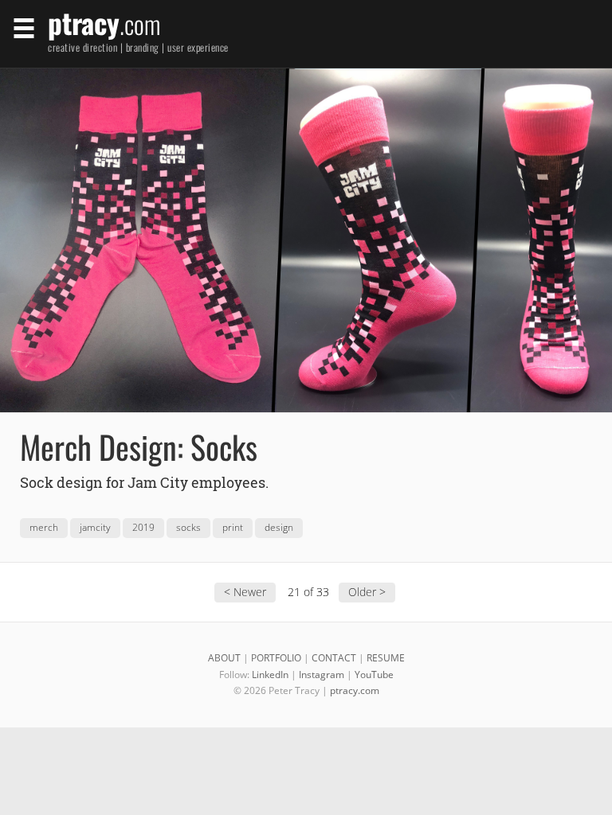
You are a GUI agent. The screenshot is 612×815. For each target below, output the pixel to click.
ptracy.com (354, 690)
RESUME (386, 658)
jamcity (95, 527)
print (232, 527)
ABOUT (224, 658)
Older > (367, 591)
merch (43, 527)
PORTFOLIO (276, 658)
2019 (143, 527)
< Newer (245, 591)
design (279, 527)
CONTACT (334, 658)
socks (188, 527)
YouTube (374, 674)
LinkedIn (270, 674)
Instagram (321, 674)
